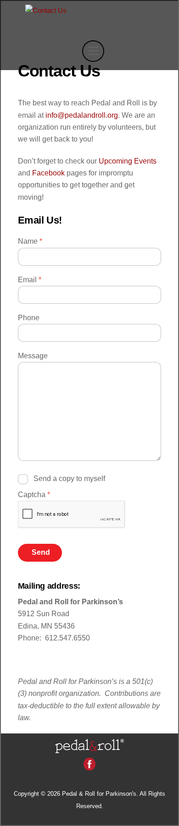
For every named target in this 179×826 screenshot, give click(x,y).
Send (41, 552)
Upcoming (128, 161)
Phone (28, 318)
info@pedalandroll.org (81, 115)
